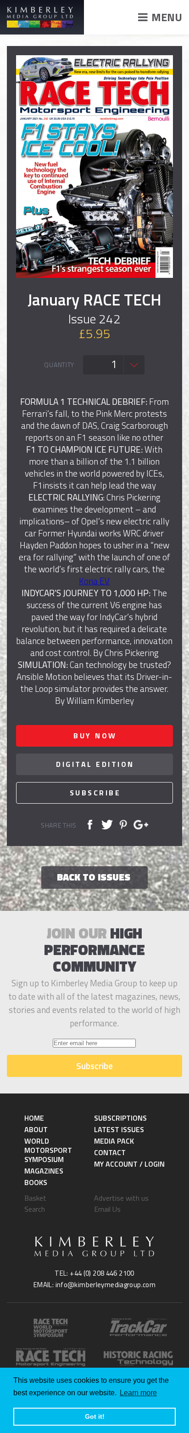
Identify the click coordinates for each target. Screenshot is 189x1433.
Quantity (59, 365)
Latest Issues (119, 1129)
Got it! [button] (95, 1416)
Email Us (107, 1208)
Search (34, 1208)
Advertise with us (121, 1197)
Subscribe (95, 792)
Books (35, 1182)
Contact (110, 1152)
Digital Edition (95, 764)
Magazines (43, 1170)
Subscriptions (120, 1117)
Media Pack (114, 1140)
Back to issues (93, 876)
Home (34, 1117)
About (36, 1129)
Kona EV (94, 580)
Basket (35, 1197)
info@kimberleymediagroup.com (106, 1284)
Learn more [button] (138, 1393)
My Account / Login (129, 1163)
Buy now (95, 735)
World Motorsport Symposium (48, 1150)
